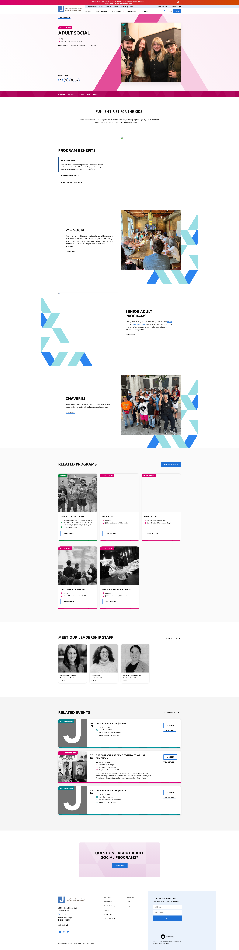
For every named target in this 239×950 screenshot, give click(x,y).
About (132, 6)
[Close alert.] (178, 2)
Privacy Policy (77, 943)
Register (170, 725)
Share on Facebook (60, 80)
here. (130, 3)
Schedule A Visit (162, 6)
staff (88, 94)
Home (83, 943)
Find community (70, 175)
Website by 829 (91, 943)
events (95, 94)
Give (177, 11)
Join (170, 11)
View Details (69, 533)
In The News (108, 914)
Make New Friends (71, 182)
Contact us (70, 251)
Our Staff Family (109, 906)
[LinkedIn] (67, 931)
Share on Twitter (66, 80)
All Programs (65, 17)
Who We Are (108, 901)
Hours (101, 6)
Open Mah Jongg (138, 324)
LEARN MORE (70, 412)
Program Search (92, 6)
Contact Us (119, 866)
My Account (174, 6)
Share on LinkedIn (71, 80)
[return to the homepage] (71, 900)
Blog (128, 901)
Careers (115, 6)
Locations (108, 6)
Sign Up (167, 918)
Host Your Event (109, 919)
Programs (130, 906)
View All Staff (172, 639)
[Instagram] (63, 931)
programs (80, 94)
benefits (71, 94)
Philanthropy (124, 6)
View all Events (170, 712)
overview (61, 94)
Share (77, 80)
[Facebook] (59, 931)
